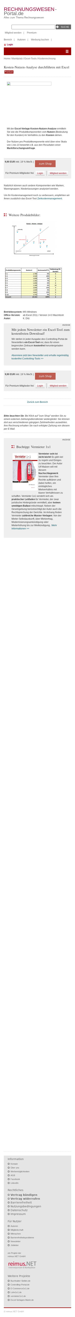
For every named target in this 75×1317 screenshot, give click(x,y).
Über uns (15, 1168)
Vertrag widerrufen (25, 1198)
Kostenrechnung (47, 58)
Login (10, 44)
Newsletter (16, 1241)
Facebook (15, 1179)
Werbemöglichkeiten (20, 1171)
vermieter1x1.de (18, 1296)
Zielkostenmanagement (49, 198)
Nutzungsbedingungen (26, 1206)
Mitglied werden (13, 32)
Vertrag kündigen (24, 1194)
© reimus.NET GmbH (14, 1311)
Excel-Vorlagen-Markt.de (22, 1300)
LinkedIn (14, 1183)
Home (7, 58)
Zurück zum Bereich (37, 402)
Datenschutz (19, 1210)
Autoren (21, 39)
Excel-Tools (30, 58)
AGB (13, 1175)
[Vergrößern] (37, 100)
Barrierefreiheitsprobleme (22, 1237)
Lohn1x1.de (16, 1292)
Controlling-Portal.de (20, 1284)
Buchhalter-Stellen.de (20, 1281)
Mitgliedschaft (17, 1230)
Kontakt (14, 1164)
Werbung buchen (40, 39)
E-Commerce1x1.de (20, 1288)
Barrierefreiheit (21, 1202)
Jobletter (15, 1245)
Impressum (18, 1214)
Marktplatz (17, 58)
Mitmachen (16, 1234)
